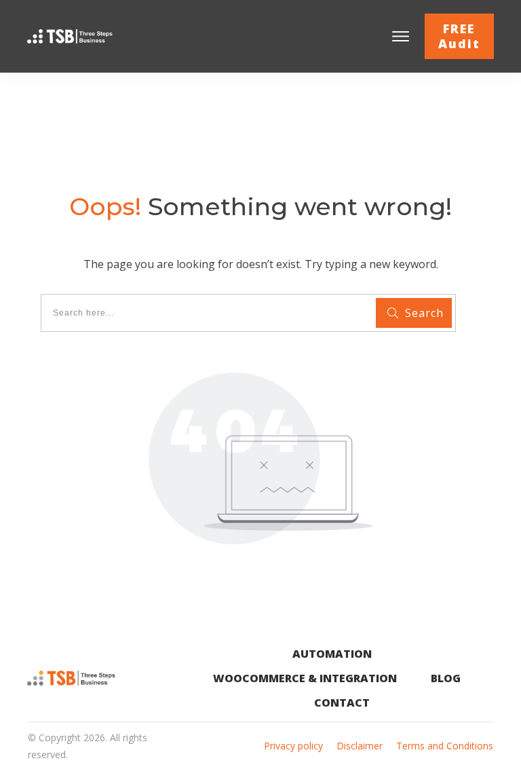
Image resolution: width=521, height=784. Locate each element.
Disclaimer (359, 745)
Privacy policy (293, 745)
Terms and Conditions (444, 745)
